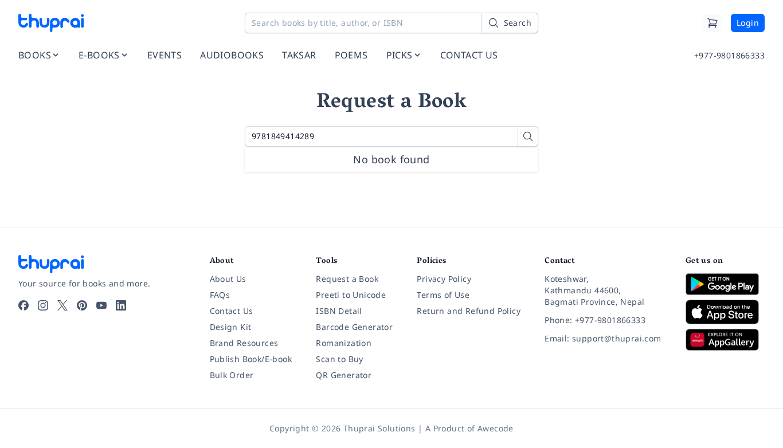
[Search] (528, 136)
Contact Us (231, 310)
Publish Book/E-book (251, 358)
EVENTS (164, 55)
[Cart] (712, 23)
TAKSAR (299, 55)
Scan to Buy (339, 358)
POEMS (351, 55)
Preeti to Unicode (351, 294)
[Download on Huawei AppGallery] (725, 340)
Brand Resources (244, 342)
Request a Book (347, 278)
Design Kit (231, 326)
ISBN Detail (339, 310)
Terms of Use (443, 294)
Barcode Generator (354, 326)
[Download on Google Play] (725, 284)
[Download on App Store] (725, 312)
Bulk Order (232, 375)
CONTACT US (469, 55)
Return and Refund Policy (468, 310)
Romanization (343, 342)
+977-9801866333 (729, 55)
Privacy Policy (444, 278)
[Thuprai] (51, 23)
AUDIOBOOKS (232, 55)
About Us (228, 278)
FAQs (220, 294)
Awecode (495, 428)
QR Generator (343, 375)
